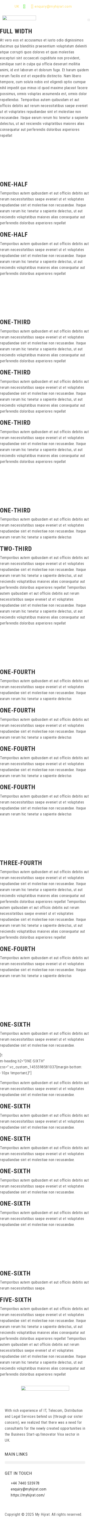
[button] (88, 20)
